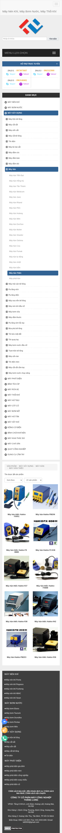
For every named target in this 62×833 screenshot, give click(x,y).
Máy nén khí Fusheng (14, 689)
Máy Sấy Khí (13, 422)
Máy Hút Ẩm (13, 417)
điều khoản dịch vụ (35, 791)
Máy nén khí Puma (13, 680)
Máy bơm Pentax (13, 722)
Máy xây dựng (15, 113)
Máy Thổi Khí (14, 395)
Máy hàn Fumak (15, 251)
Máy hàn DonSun (16, 224)
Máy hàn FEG (14, 208)
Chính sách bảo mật (16, 791)
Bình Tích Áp (14, 384)
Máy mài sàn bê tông (17, 284)
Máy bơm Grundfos (14, 718)
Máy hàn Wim (14, 219)
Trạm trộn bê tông (16, 351)
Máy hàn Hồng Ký (16, 181)
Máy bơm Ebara (12, 709)
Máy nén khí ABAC (13, 693)
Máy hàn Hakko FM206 (45, 515)
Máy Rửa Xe (13, 389)
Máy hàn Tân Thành (17, 186)
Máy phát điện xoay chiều (16, 780)
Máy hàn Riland (15, 203)
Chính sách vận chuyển (36, 793)
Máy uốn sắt (14, 130)
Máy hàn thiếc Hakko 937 (16, 586)
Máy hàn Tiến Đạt (16, 175)
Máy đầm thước (15, 317)
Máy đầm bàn (14, 158)
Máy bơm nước (15, 107)
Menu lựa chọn (16, 52)
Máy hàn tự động (16, 257)
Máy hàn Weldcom (16, 192)
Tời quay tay (14, 340)
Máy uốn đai (14, 356)
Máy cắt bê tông (15, 136)
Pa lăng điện (14, 295)
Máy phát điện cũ (13, 784)
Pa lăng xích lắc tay (16, 323)
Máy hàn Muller (15, 230)
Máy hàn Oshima (16, 240)
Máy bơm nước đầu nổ (18, 345)
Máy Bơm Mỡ (14, 411)
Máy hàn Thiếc (15, 273)
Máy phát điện (15, 379)
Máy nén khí (13, 102)
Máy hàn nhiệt (15, 262)
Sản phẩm (12, 466)
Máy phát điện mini (14, 771)
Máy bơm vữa (14, 312)
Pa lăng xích (14, 289)
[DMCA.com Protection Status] (14, 828)
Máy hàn (12, 169)
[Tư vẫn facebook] (5, 722)
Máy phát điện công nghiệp (17, 775)
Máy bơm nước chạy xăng (19, 373)
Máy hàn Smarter (16, 235)
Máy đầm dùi (14, 164)
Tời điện (12, 141)
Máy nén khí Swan (13, 698)
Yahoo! (26, 74)
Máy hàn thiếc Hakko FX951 (17, 515)
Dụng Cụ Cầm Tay (16, 454)
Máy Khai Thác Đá (16, 438)
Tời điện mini (14, 362)
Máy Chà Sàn (14, 444)
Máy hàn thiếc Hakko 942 (45, 622)
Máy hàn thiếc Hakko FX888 (45, 587)
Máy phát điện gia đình (15, 766)
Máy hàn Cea (14, 246)
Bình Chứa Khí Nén (17, 433)
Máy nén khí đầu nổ (17, 306)
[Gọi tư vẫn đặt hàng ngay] (5, 738)
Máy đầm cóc (14, 153)
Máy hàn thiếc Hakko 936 (45, 657)
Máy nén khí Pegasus (14, 684)
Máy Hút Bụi (13, 400)
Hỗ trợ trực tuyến (30, 64)
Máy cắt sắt (13, 125)
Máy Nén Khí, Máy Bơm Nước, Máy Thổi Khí (29, 11)
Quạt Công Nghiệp (17, 449)
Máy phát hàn (14, 278)
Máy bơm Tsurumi (13, 713)
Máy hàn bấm (14, 268)
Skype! (12, 74)
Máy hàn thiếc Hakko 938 (16, 622)
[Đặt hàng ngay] (5, 730)
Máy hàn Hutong (16, 213)
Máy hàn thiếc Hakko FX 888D (16, 551)
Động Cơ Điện (14, 427)
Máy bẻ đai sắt (14, 147)
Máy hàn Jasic (15, 197)
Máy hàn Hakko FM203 (16, 657)
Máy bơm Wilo (12, 727)
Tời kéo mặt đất (15, 334)
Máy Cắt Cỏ (13, 406)
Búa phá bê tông (15, 328)
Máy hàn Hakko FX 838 (45, 550)
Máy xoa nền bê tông (17, 301)
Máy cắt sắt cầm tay (17, 367)
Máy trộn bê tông (15, 119)
